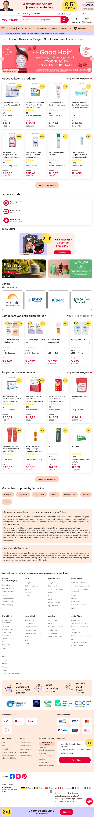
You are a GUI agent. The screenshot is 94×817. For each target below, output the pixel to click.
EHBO (4, 648)
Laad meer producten (47, 185)
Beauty (20, 28)
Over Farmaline (26, 742)
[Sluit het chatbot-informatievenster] (51, 791)
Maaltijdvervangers (55, 637)
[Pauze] (89, 70)
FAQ (3, 742)
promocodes (8, 540)
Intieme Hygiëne (8, 592)
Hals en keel (52, 586)
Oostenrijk (53, 788)
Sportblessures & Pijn (79, 623)
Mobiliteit (5, 641)
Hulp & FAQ (61, 14)
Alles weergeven (8, 287)
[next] (89, 300)
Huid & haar (52, 599)
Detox (50, 623)
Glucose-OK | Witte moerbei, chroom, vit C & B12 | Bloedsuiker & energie (12, 399)
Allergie (27, 583)
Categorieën (10, 28)
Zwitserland (66, 788)
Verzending (6, 749)
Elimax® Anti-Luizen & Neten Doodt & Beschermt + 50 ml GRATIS (57, 399)
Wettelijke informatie (46, 766)
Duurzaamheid (25, 749)
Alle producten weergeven (78, 79)
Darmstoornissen (54, 602)
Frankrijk (80, 788)
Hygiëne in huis (7, 629)
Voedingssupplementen (79, 583)
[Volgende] (92, 59)
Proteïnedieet (52, 633)
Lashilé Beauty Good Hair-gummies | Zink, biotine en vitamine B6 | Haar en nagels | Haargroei (11, 154)
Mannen (5, 595)
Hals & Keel (29, 589)
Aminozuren (75, 620)
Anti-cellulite (52, 620)
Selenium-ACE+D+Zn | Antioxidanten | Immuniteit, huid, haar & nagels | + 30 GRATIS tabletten (35, 399)
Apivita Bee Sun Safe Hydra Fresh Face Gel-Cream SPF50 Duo (11, 448)
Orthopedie (6, 645)
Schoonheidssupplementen (81, 586)
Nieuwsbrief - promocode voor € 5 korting (16, 14)
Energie (27, 596)
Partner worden (26, 756)
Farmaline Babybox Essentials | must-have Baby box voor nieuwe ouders (80, 105)
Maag (50, 592)
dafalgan (7, 494)
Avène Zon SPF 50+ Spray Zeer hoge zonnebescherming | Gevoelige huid (33, 448)
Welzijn (27, 28)
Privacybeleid (43, 762)
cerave (6, 502)
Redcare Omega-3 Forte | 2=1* (35, 341)
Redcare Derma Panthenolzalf (54, 341)
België (41, 788)
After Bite (52, 446)
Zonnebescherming (9, 601)
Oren (26, 640)
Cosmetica (6, 585)
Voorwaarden (25, 254)
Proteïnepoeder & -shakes (80, 636)
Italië (90, 788)
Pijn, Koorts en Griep (55, 589)
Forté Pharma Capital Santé (80, 398)
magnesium (23, 494)
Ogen (27, 643)
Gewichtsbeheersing (55, 627)
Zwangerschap (30, 630)
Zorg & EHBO (66, 28)
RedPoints (82, 28)
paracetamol (39, 494)
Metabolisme (52, 630)
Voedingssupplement (10, 71)
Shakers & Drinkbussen (79, 642)
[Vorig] (2, 59)
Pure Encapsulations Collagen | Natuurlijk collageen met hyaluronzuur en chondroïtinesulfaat (33, 154)
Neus (49, 596)
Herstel (73, 639)
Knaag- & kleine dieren (10, 673)
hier (43, 560)
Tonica (73, 608)
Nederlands (87, 14)
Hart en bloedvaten (32, 586)
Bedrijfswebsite (26, 746)
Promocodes (37, 14)
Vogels (4, 670)
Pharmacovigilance (9, 752)
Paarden (5, 667)
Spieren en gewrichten (33, 633)
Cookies (42, 759)
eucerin (54, 494)
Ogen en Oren (53, 606)
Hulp (3, 746)
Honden (4, 664)
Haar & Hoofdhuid (8, 588)
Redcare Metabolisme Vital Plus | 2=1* (11, 341)
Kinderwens (29, 623)
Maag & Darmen (31, 627)
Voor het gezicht (8, 598)
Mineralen (74, 598)
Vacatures (24, 752)
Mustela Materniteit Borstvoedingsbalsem (57, 104)
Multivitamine (76, 601)
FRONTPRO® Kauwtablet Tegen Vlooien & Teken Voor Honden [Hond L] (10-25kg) (35, 105)
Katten (4, 660)
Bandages (5, 626)
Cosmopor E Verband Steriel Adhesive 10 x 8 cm (11, 105)
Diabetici (28, 592)
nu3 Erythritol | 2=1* (78, 340)
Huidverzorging (7, 605)
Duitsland (29, 788)
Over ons (68, 14)
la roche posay (69, 494)
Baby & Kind (29, 620)
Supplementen (53, 28)
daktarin (86, 494)
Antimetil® (75, 446)
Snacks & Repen (77, 646)
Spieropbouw (75, 632)
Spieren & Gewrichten (79, 605)
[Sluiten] (91, 809)
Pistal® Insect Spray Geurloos (56, 153)
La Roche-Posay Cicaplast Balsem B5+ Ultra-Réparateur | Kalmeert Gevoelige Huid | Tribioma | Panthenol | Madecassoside (81, 154)
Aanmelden (76, 760)
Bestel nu (66, 812)
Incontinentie (6, 632)
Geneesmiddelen (39, 28)
